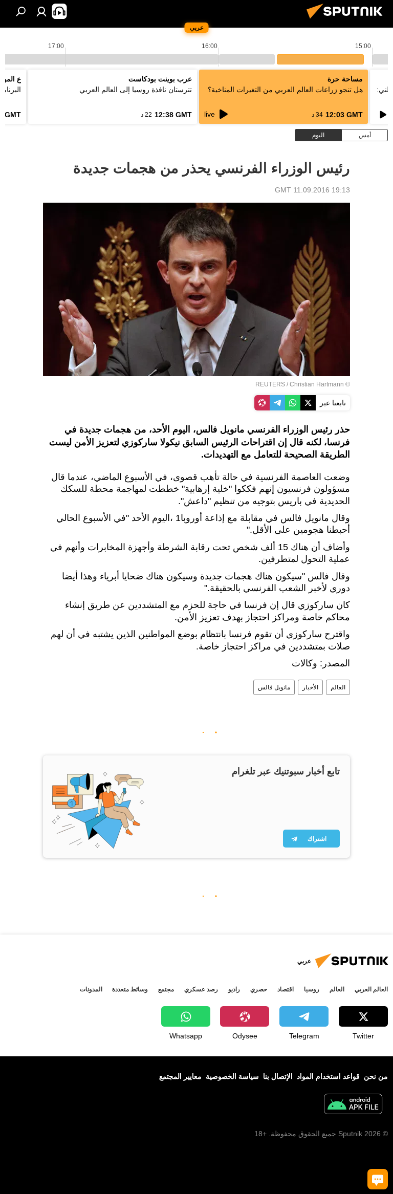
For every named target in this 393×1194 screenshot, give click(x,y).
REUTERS (270, 384)
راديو (234, 989)
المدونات (91, 989)
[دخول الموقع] (41, 11)
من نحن (376, 1076)
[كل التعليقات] (377, 1179)
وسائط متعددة (130, 989)
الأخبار (310, 687)
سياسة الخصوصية (232, 1076)
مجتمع (166, 989)
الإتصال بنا (278, 1076)
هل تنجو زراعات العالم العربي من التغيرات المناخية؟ (285, 89)
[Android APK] (353, 1105)
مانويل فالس (274, 687)
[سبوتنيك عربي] (347, 20)
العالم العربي (371, 989)
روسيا (311, 989)
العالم (338, 687)
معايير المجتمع (180, 1076)
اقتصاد (285, 989)
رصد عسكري (201, 989)
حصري (258, 989)
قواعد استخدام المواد (328, 1076)
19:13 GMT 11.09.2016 (312, 190)
